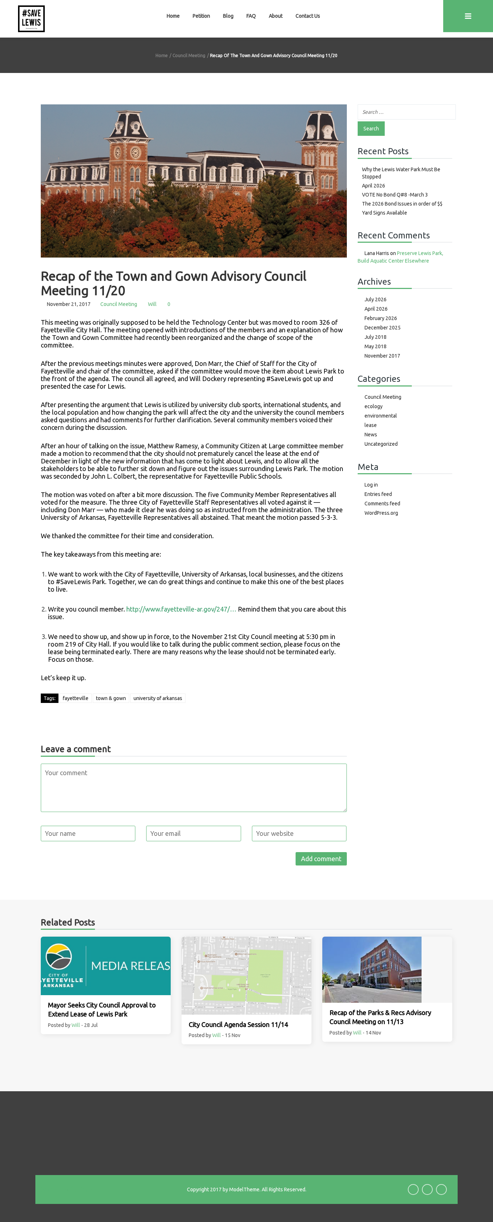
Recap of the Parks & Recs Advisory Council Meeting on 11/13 (380, 1017)
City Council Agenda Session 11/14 (238, 1024)
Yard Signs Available (384, 213)
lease (371, 425)
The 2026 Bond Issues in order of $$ (402, 204)
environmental (381, 416)
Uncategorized (381, 444)
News (371, 434)
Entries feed (378, 494)
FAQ (251, 16)
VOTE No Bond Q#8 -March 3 (395, 195)
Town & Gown (111, 698)
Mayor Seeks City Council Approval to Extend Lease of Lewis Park (102, 1009)
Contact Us (308, 16)
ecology (374, 406)
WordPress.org (381, 513)
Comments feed (382, 503)
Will (152, 304)
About (276, 16)
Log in (371, 485)
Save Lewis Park (67, 1189)
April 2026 (373, 186)
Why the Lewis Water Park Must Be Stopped (401, 173)
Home (173, 16)
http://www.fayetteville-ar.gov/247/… (181, 609)
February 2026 (381, 318)
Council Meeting (189, 55)
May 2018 (376, 346)
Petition (201, 16)
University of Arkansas (158, 698)
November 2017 (382, 356)
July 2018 (376, 337)
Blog (228, 16)
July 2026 (376, 299)
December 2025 (383, 328)
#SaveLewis (283, 378)
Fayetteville (75, 698)
